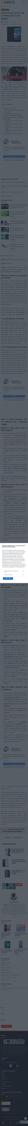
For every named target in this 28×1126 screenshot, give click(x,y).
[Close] (25, 545)
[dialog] (14, 563)
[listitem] (14, 571)
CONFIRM (8, 578)
